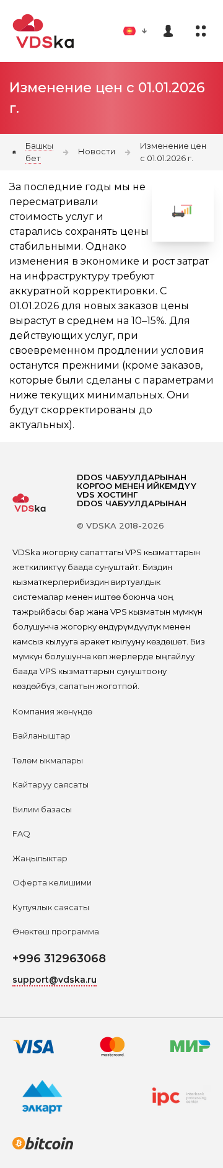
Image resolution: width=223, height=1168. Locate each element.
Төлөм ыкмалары (47, 760)
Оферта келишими (52, 882)
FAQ (21, 833)
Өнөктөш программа (55, 931)
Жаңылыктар (40, 858)
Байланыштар (41, 735)
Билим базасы (42, 809)
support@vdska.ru (54, 979)
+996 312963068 (59, 958)
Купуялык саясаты (50, 907)
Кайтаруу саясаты (50, 784)
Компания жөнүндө (52, 711)
